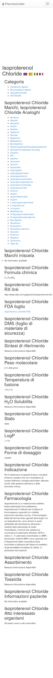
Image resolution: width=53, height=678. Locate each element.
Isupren (13, 199)
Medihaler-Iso (16, 211)
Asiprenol (14, 132)
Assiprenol (15, 137)
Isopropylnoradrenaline (21, 179)
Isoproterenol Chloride (20, 184)
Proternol (14, 234)
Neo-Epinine (16, 220)
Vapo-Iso (14, 243)
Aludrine (14, 129)
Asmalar (14, 135)
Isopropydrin (16, 170)
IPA (11, 155)
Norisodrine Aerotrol (19, 228)
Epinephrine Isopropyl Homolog (25, 149)
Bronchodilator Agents (20, 89)
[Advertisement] (26, 35)
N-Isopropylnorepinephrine (22, 217)
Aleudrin (14, 120)
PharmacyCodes (14, 4)
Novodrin (14, 231)
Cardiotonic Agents (19, 86)
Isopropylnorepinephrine (21, 181)
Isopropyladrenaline (19, 173)
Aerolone (14, 117)
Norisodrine (15, 225)
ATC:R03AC (15, 95)
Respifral (14, 237)
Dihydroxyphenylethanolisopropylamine (28, 146)
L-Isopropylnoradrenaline (21, 202)
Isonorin (14, 164)
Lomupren (15, 208)
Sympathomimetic (18, 92)
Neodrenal (15, 223)
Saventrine (15, 240)
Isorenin (14, 190)
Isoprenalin (15, 167)
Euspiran (14, 152)
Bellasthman (16, 140)
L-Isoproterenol (17, 205)
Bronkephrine (16, 143)
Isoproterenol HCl (18, 187)
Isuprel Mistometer (19, 196)
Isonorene (15, 161)
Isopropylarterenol (18, 176)
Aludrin (13, 126)
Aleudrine (14, 123)
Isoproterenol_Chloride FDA (17, 311)
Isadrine (14, 158)
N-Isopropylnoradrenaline (22, 214)
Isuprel (13, 193)
